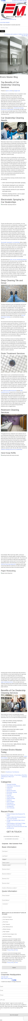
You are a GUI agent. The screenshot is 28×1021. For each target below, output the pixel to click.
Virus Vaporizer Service (8, 919)
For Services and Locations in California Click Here (15, 2)
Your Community (10, 807)
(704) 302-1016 (4, 977)
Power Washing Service (8, 926)
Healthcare (9, 800)
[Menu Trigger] (25, 3)
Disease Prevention (11, 790)
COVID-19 (9, 789)
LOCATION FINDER (5, 22)
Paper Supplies (6, 931)
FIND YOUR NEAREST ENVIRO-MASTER (10, 24)
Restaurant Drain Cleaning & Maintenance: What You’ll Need (7, 777)
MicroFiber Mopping (7, 936)
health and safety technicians (9, 390)
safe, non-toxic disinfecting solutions (18, 259)
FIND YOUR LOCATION (6, 978)
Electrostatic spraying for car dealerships (10, 242)
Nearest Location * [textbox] (7, 865)
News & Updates (11, 801)
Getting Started (10, 796)
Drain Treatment (6, 924)
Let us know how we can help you (11, 836)
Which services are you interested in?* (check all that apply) (14, 913)
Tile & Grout (5, 921)
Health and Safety (11, 798)
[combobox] (14, 865)
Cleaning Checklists (11, 784)
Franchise (9, 795)
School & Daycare (11, 804)
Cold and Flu (10, 787)
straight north (17, 90)
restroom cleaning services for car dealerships (11, 449)
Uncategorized (10, 806)
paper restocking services (7, 682)
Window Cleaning (6, 929)
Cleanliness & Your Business (12, 772)
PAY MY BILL (24, 0)
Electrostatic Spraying (12, 792)
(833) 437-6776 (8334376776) (9, 19)
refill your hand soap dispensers (8, 564)
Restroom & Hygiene (7, 917)
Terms (16, 950)
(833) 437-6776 (17, 0)
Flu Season (9, 793)
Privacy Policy (10, 950)
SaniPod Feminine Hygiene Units (10, 934)
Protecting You (10, 803)
